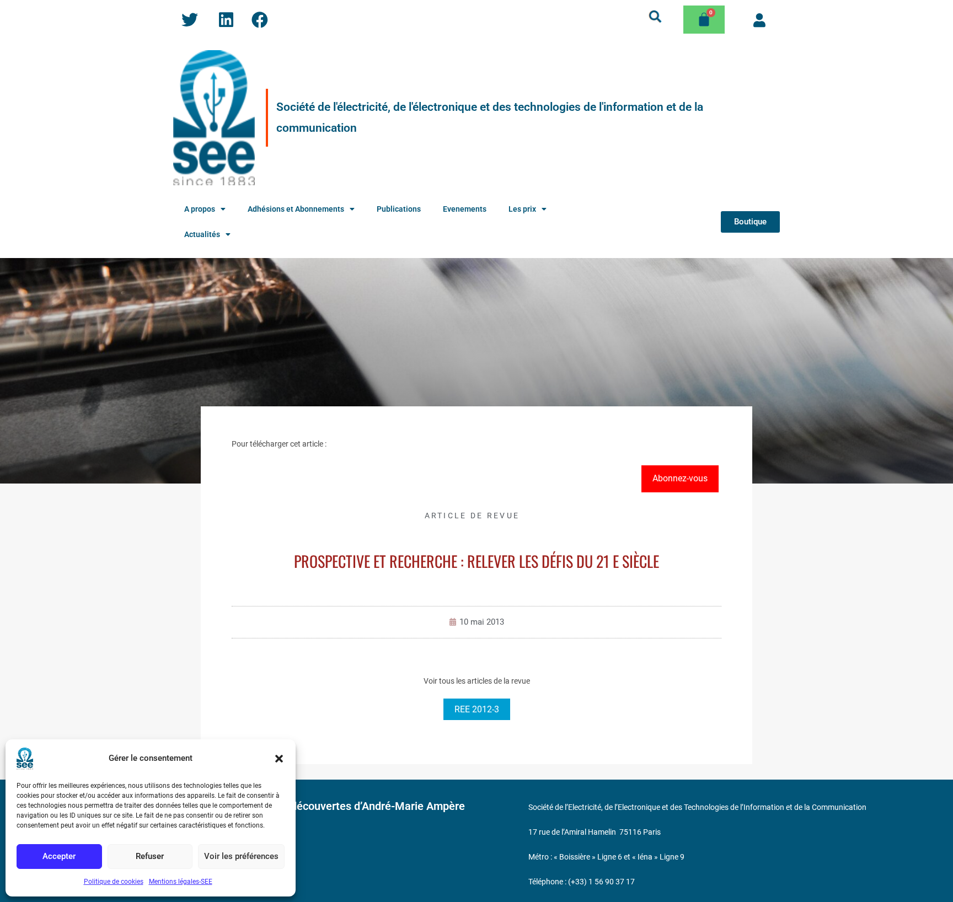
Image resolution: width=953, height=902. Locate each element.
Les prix (522, 209)
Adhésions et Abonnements (296, 209)
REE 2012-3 (476, 709)
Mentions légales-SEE (180, 881)
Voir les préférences (241, 856)
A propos (199, 209)
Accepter (59, 856)
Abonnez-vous (680, 478)
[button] (279, 758)
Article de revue (472, 515)
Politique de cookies (113, 881)
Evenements (464, 209)
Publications (399, 209)
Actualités (202, 234)
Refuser (150, 856)
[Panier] (704, 20)
